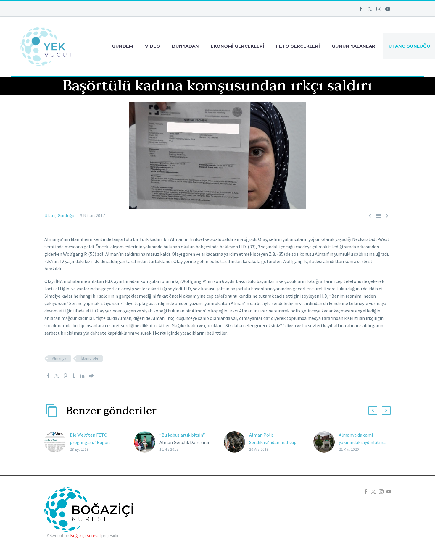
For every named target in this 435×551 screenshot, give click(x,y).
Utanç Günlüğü (59, 215)
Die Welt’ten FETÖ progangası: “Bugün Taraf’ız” (90, 442)
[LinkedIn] (82, 375)
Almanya (59, 358)
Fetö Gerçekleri (298, 46)
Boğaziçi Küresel (85, 535)
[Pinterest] (65, 375)
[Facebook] (361, 9)
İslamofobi (89, 358)
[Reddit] (91, 375)
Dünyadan (185, 46)
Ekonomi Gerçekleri (237, 46)
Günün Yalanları (354, 46)
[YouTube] (387, 9)
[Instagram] (378, 9)
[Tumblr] (74, 375)
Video (152, 46)
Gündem (122, 46)
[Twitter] (369, 9)
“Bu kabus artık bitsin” (182, 435)
